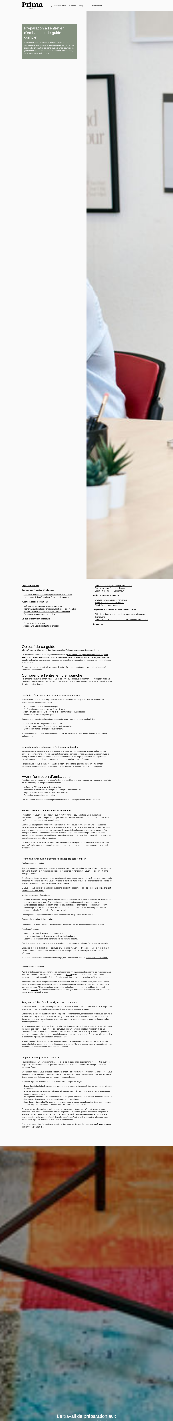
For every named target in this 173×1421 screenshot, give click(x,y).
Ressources (97, 6)
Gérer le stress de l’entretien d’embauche (112, 588)
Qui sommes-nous (58, 6)
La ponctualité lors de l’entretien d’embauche (113, 586)
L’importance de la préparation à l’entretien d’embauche (47, 597)
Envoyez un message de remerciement (111, 600)
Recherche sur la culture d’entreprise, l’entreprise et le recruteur (50, 609)
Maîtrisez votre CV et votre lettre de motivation (43, 606)
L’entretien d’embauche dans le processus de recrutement (48, 595)
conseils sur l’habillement (96, 958)
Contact (72, 6)
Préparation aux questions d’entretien (39, 614)
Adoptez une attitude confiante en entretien (41, 626)
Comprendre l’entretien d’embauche (38, 590)
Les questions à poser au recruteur (109, 591)
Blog (81, 6)
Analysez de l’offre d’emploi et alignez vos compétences (47, 612)
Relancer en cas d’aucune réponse (109, 603)
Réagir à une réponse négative (108, 605)
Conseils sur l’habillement (34, 623)
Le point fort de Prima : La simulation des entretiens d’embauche (121, 620)
